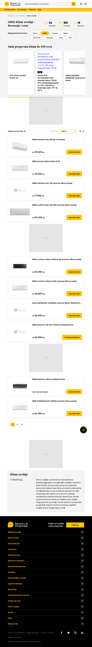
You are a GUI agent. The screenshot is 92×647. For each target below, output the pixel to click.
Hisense (55, 33)
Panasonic (37, 38)
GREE (45, 33)
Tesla (61, 38)
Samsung (49, 38)
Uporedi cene (74, 152)
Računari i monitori (16, 561)
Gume (10, 612)
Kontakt (51, 633)
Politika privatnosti (33, 633)
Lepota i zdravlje (15, 584)
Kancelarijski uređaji (17, 578)
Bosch (35, 33)
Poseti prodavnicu (72, 337)
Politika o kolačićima (15, 637)
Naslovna (11, 16)
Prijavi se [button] (75, 525)
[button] (81, 4)
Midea (66, 33)
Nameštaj (12, 589)
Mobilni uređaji (10, 10)
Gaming (11, 572)
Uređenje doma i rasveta (18, 595)
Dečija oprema (14, 601)
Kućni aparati (14, 543)
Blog (39, 10)
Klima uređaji (31, 16)
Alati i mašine (13, 607)
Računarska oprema (16, 566)
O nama (44, 633)
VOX (69, 38)
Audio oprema (14, 555)
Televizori (32, 10)
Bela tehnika (21, 10)
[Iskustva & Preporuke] (18, 526)
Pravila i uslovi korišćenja (16, 633)
